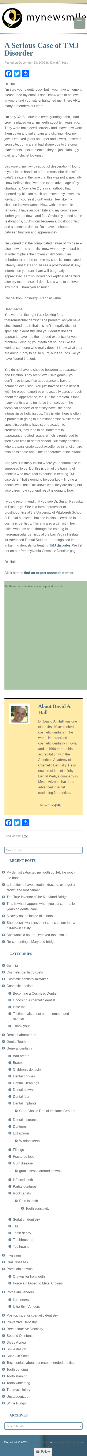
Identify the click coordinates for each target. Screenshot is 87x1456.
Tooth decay (22, 1233)
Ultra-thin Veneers (26, 1306)
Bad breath (21, 1056)
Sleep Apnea (16, 1342)
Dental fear (21, 1096)
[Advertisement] (43, 642)
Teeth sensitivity (37, 1208)
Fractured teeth (24, 1156)
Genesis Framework (67, 1442)
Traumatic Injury (18, 1390)
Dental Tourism (18, 1041)
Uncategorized (18, 1396)
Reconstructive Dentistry (25, 1329)
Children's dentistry (27, 1069)
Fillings (18, 1150)
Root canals (22, 1193)
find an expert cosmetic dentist (48, 573)
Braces (18, 1063)
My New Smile (39, 1442)
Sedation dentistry (26, 1219)
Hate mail (20, 1007)
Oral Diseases (17, 1262)
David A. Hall (53, 721)
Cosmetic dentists (20, 986)
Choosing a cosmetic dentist (34, 1000)
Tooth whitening (18, 1383)
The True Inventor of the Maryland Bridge (37, 897)
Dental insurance (25, 1120)
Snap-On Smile (18, 1356)
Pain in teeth (28, 1201)
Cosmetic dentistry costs (25, 972)
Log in (52, 1447)
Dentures (20, 1126)
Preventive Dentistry (22, 1322)
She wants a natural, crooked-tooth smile (37, 935)
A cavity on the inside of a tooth (30, 916)
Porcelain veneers (20, 1292)
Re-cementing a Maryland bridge (31, 941)
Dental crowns (23, 1090)
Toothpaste (21, 1246)
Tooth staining (17, 1376)
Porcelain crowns (20, 1269)
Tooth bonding (17, 1369)
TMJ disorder (59, 545)
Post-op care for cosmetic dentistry (32, 1315)
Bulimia (12, 965)
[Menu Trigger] (79, 23)
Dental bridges (24, 1076)
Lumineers (21, 1300)
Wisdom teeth (29, 1141)
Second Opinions (20, 1335)
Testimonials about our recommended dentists (41, 1363)
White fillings (16, 1403)
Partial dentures (25, 1186)
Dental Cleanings (26, 1083)
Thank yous (21, 1026)
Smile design (16, 1349)
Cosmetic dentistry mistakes (27, 979)
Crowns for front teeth (29, 1276)
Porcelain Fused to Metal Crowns (38, 1283)
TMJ (25, 835)
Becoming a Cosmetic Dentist (35, 993)
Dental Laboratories (21, 1035)
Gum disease (23, 1163)
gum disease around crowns (40, 1171)
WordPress (38, 1447)
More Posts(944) (50, 805)
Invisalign (14, 1255)
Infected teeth (23, 1180)
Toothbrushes (23, 1240)
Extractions (21, 1133)
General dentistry (19, 1048)
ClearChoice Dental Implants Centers (47, 1111)
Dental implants (24, 1103)
